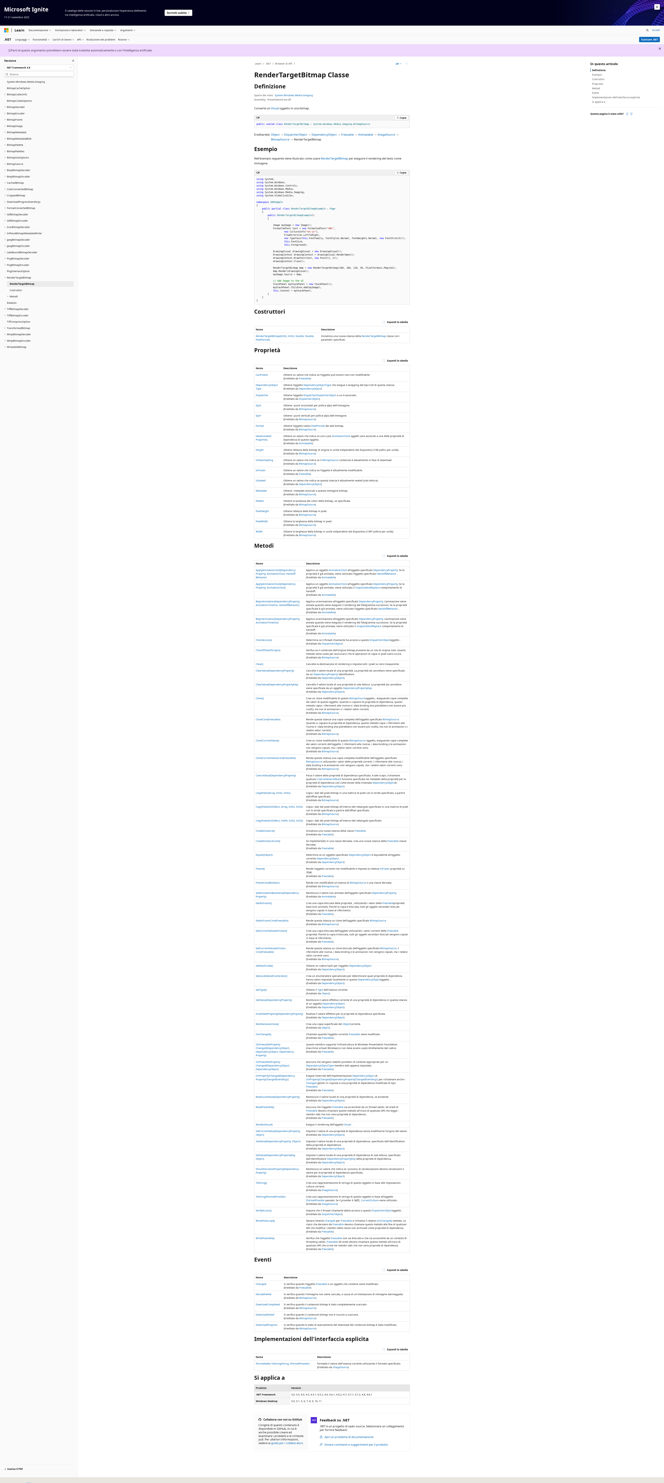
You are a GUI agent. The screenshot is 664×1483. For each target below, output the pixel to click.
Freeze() (260, 868)
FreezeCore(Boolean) (267, 882)
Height (260, 449)
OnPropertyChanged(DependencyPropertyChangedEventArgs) (342, 1079)
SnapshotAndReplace (367, 587)
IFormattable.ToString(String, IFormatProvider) (283, 1363)
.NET (268, 63)
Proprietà (597, 83)
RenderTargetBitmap (334, 158)
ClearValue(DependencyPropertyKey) (277, 684)
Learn (258, 63)
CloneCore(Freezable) (268, 719)
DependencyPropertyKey (357, 688)
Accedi (656, 30)
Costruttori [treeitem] (16, 290)
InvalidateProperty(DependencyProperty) (279, 1013)
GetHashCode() (264, 965)
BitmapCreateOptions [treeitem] (19, 100)
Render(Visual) (264, 1124)
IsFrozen (261, 470)
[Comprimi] (73, 60)
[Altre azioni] (407, 64)
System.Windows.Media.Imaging (294, 95)
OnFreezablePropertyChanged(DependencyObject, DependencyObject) (273, 1065)
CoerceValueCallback (329, 779)
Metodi (596, 88)
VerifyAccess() (263, 1210)
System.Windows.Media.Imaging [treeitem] (26, 81)
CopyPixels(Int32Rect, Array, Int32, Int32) (279, 806)
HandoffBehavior (386, 573)
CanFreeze (262, 374)
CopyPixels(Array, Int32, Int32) (273, 793)
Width (259, 531)
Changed (311, 1083)
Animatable (365, 134)
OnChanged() (263, 1034)
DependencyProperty (385, 570)
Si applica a (598, 101)
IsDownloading (264, 460)
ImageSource (386, 134)
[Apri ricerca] (647, 30)
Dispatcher (262, 395)
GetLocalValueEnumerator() (271, 976)
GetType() (261, 989)
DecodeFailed (263, 1294)
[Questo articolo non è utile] (631, 114)
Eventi (595, 92)
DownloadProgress (267, 1324)
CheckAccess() (264, 640)
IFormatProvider (315, 1200)
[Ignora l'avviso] (657, 7)
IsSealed (261, 480)
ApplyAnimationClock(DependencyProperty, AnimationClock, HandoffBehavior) (276, 573)
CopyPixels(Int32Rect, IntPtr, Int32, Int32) (279, 820)
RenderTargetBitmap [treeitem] (22, 283)
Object (275, 134)
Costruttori (598, 79)
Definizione (599, 70)
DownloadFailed (265, 1314)
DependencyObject (324, 134)
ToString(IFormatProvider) (270, 1196)
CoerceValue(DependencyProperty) (276, 775)
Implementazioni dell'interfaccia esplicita (616, 97)
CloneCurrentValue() (267, 740)
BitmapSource (280, 139)
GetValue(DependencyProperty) (274, 1000)
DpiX (258, 405)
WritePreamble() (265, 1238)
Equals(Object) (264, 854)
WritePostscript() (265, 1220)
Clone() (260, 698)
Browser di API (283, 63)
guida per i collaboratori (287, 1443)
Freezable (347, 134)
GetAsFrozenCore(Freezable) (272, 920)
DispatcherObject (295, 134)
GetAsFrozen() (264, 903)
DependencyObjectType (317, 385)
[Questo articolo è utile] (627, 114)
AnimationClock (341, 436)
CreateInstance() (265, 830)
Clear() (259, 664)
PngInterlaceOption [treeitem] (18, 271)
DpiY (258, 415)
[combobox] (38, 67)
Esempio (597, 74)
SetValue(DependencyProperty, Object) (278, 1141)
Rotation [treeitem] (12, 302)
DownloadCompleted (268, 1304)
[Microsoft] (6, 30)
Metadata (261, 490)
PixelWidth (262, 521)
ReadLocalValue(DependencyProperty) (278, 1096)
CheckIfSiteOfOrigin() (268, 650)
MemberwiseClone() (267, 1024)
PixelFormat (318, 425)
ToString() (261, 1182)
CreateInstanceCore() (268, 841)
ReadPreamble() (265, 1107)
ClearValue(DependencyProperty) (275, 670)
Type (320, 989)
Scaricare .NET (649, 39)
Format (260, 425)
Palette (260, 501)
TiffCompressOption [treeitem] (18, 321)
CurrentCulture (370, 1200)
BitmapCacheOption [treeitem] (18, 88)
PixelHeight (262, 511)
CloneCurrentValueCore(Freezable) (276, 758)
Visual (275, 108)
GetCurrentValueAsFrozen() (271, 930)
